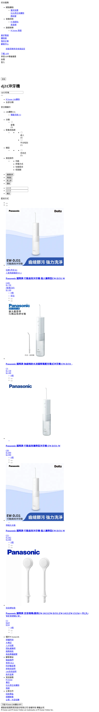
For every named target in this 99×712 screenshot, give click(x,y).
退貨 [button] (15, 49)
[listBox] (49, 198)
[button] (49, 16)
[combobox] (49, 87)
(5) (16, 115)
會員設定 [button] (21, 49)
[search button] (2, 95)
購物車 (4, 38)
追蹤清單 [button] (10, 49)
